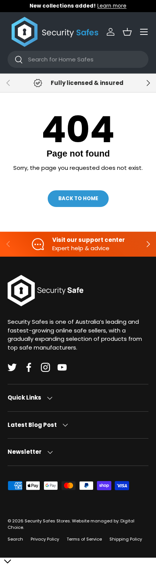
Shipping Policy (125, 539)
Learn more (111, 5)
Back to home (78, 198)
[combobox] (78, 59)
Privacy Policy (45, 539)
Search (15, 539)
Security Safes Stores (47, 521)
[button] (127, 32)
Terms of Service (84, 539)
